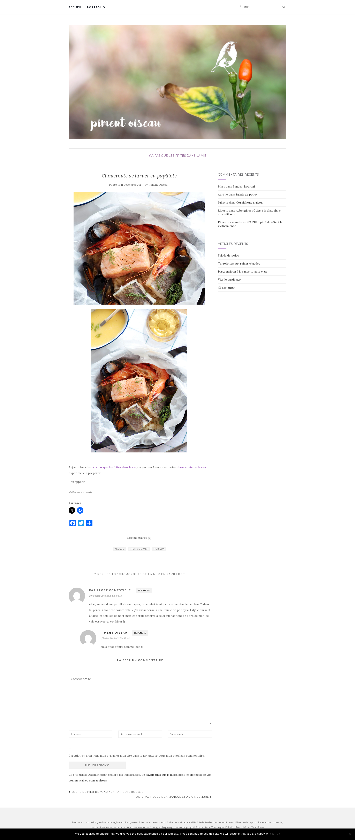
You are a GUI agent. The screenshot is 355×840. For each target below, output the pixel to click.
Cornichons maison (249, 202)
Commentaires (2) (139, 538)
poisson (159, 549)
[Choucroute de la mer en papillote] (139, 248)
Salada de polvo (246, 194)
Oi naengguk (226, 287)
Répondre (144, 590)
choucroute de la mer (191, 467)
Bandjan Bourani (244, 186)
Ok (278, 833)
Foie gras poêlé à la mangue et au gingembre (172, 796)
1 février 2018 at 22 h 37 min (115, 638)
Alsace (119, 549)
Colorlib (229, 827)
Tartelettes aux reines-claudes (239, 263)
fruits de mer (139, 549)
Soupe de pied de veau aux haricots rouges (107, 791)
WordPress (257, 827)
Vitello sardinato (229, 279)
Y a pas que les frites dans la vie (177, 156)
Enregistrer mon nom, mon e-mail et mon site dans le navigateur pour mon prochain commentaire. (137, 755)
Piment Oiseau (158, 184)
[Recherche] (283, 7)
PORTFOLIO (96, 7)
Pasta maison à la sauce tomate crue (242, 271)
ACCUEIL (75, 7)
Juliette (223, 202)
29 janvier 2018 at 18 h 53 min (105, 595)
